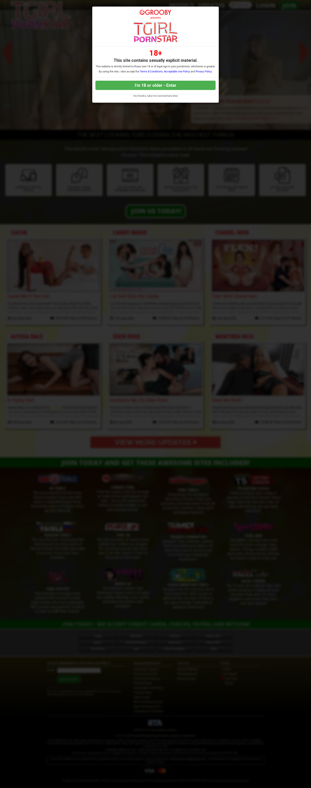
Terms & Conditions (151, 71)
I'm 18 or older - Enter (155, 85)
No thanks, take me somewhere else (155, 95)
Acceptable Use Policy (177, 71)
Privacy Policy (204, 71)
